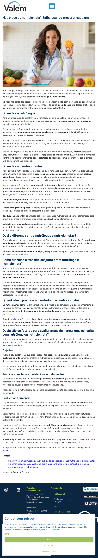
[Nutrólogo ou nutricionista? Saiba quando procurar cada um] (49, 54)
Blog (55, 507)
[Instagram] (6, 490)
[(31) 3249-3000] (27, 494)
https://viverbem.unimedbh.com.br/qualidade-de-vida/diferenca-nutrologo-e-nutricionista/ (51, 461)
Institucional (59, 494)
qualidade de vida (11, 191)
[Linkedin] (18, 490)
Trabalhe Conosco (61, 512)
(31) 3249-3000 (36, 495)
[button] (52, 6)
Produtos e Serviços (58, 500)
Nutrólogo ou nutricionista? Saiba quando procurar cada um (46, 18)
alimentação (18, 319)
